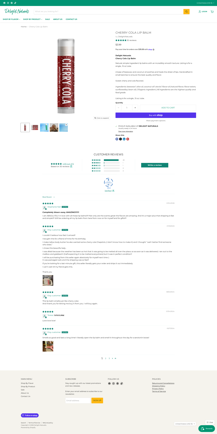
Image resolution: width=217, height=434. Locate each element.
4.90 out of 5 (68, 164)
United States (204, 3)
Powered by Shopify (28, 427)
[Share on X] (120, 139)
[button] (121, 40)
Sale (47, 19)
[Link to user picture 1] (47, 280)
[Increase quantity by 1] (135, 108)
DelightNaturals (125, 37)
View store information (125, 131)
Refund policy (48, 423)
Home (24, 27)
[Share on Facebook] (117, 139)
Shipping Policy (158, 386)
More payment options (155, 121)
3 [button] (109, 358)
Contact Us (71, 19)
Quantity (119, 103)
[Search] (186, 11)
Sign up (97, 400)
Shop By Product (32, 19)
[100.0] (108, 182)
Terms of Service (159, 391)
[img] (47, 203)
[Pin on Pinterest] (127, 139)
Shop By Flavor (11, 19)
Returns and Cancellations (163, 383)
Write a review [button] (155, 165)
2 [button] (105, 358)
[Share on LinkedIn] (124, 139)
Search (23, 423)
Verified (108, 191)
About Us (57, 19)
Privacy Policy (158, 389)
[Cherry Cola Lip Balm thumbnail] (25, 127)
